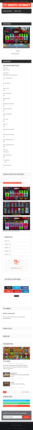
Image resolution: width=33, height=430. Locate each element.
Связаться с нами (24, 1)
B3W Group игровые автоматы (10, 75)
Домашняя (7, 1)
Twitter (20, 428)
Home (4, 178)
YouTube (24, 428)
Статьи (4, 20)
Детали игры (7, 61)
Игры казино (15, 15)
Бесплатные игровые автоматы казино (16, 178)
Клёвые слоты (7, 329)
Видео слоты (6, 69)
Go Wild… (12, 382)
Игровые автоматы (7, 11)
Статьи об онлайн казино (11, 403)
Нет (4, 90)
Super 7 (18, 51)
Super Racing (15, 54)
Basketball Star (14, 373)
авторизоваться (7, 318)
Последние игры (8, 344)
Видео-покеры (6, 15)
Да (3, 95)
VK (12, 428)
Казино (24, 15)
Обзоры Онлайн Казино (10, 406)
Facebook (15, 428)
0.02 (4, 141)
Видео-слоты (17, 11)
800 (4, 157)
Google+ (9, 428)
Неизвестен (6, 152)
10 (3, 136)
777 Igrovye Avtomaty (16, 5)
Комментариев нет (19, 363)
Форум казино (14, 1)
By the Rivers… (7, 361)
